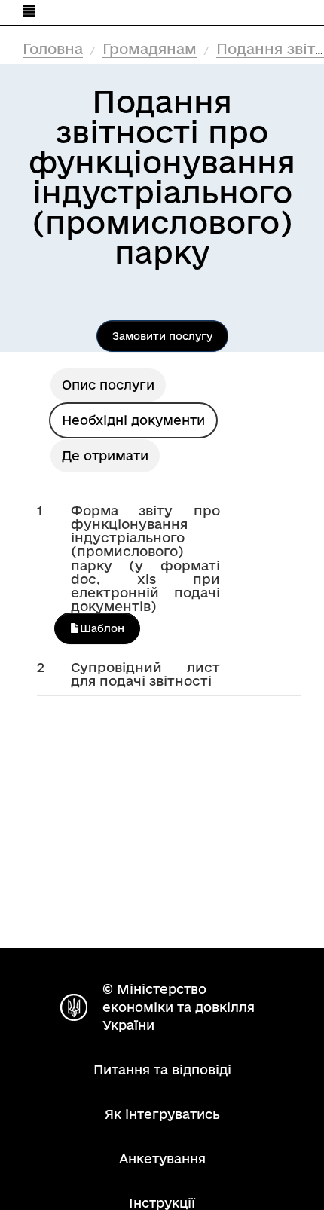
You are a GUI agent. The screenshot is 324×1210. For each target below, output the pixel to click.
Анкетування (162, 1158)
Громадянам (149, 49)
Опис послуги (108, 384)
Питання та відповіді (162, 1069)
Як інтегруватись (162, 1114)
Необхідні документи (133, 420)
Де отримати (105, 455)
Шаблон (102, 628)
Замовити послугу (162, 336)
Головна (53, 49)
